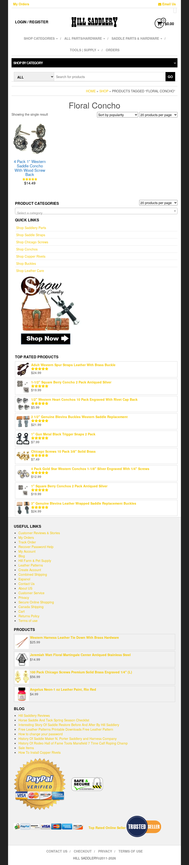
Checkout (83, 851)
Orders (112, 50)
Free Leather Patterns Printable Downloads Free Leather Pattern (65, 729)
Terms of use (28, 620)
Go (170, 76)
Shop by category (28, 62)
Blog (21, 556)
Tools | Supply (83, 50)
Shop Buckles (26, 263)
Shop (103, 91)
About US (25, 588)
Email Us (168, 4)
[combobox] (96, 211)
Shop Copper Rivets (30, 256)
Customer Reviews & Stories (39, 532)
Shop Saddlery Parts (31, 227)
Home (91, 91)
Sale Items (26, 747)
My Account (26, 551)
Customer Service (31, 593)
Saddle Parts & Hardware (136, 38)
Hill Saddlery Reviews (34, 715)
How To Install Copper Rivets (39, 752)
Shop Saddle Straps (30, 234)
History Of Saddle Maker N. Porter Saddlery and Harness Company (67, 738)
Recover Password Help (35, 546)
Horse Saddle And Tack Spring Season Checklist (53, 720)
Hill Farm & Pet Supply (34, 560)
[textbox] (96, 213)
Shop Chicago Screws (32, 242)
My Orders (21, 4)
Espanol (24, 579)
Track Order (27, 542)
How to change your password (40, 734)
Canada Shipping (31, 606)
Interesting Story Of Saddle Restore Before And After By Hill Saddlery (68, 724)
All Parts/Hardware (83, 38)
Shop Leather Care (30, 270)
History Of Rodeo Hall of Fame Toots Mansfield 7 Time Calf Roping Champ (73, 743)
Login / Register (31, 21)
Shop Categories (40, 38)
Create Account (29, 569)
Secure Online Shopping (36, 602)
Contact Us (26, 583)
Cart (21, 611)
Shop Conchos (27, 249)
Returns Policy (28, 616)
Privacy (23, 597)
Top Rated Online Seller (107, 827)
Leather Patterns (30, 565)
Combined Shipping (32, 574)
